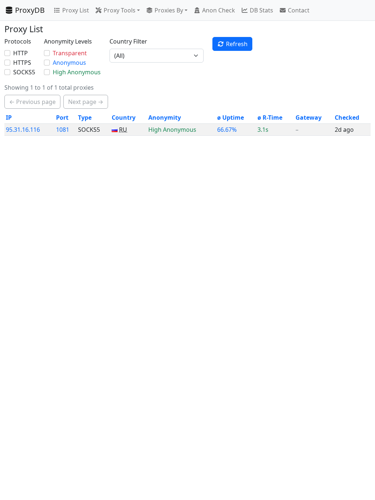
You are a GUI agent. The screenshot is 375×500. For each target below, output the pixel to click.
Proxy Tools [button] (119, 10)
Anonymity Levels (68, 41)
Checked (347, 117)
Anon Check (218, 10)
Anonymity (164, 117)
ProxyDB (30, 10)
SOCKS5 (24, 72)
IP (9, 117)
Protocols (17, 41)
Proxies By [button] (169, 10)
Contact (298, 10)
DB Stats (261, 10)
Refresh (237, 44)
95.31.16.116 (23, 130)
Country (123, 117)
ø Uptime (230, 117)
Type (85, 117)
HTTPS (22, 63)
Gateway (309, 117)
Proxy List (75, 10)
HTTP (20, 53)
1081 (62, 130)
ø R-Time (269, 117)
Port (62, 117)
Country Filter (128, 41)
